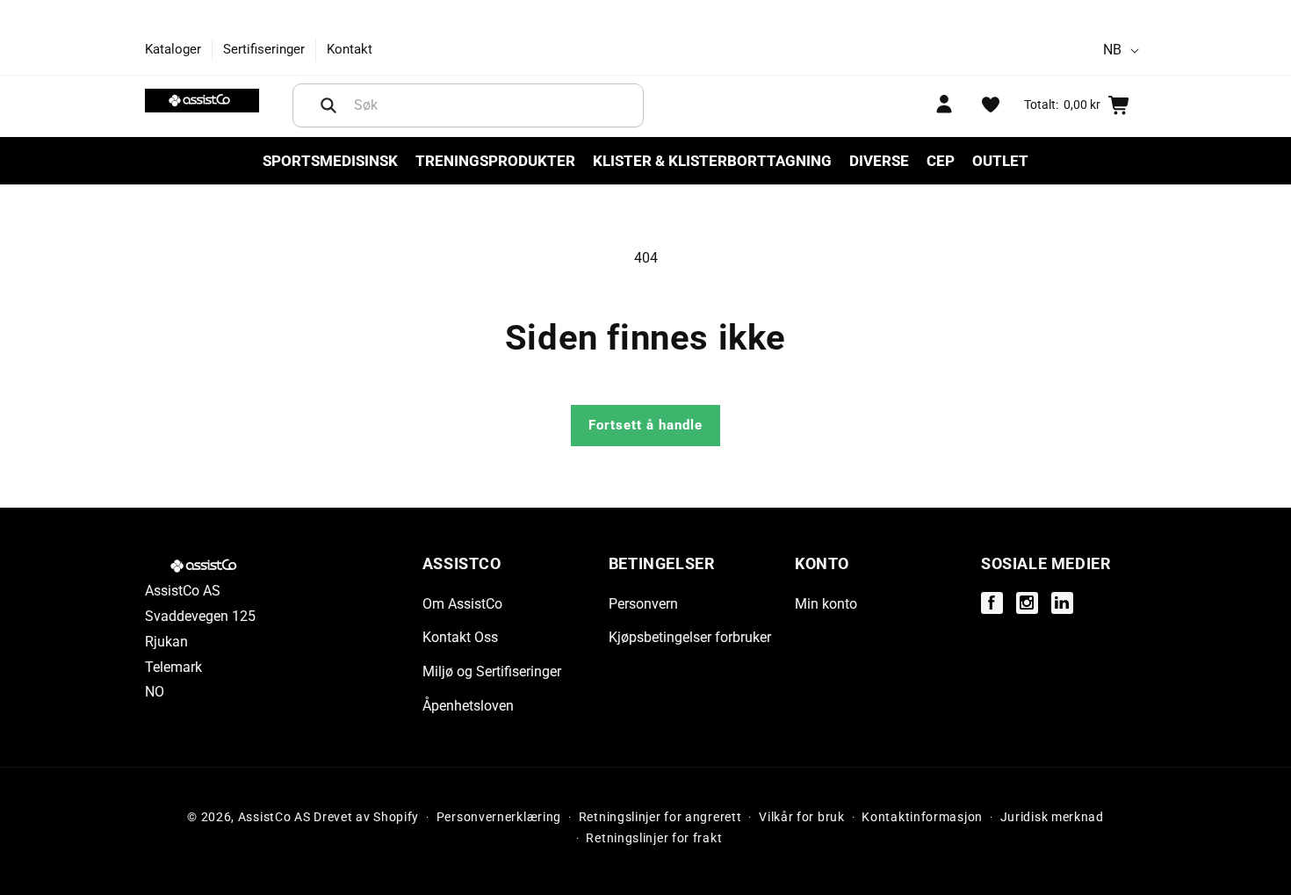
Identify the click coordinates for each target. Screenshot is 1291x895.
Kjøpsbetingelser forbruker (690, 637)
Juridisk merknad (1052, 818)
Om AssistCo (462, 603)
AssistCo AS (274, 817)
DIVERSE (879, 161)
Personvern (643, 603)
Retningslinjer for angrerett (660, 818)
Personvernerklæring (498, 818)
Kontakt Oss (460, 637)
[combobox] (468, 105)
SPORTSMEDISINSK (330, 161)
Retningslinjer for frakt (654, 839)
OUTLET (1000, 161)
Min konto (826, 603)
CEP (941, 161)
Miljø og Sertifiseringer (491, 671)
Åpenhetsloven (468, 705)
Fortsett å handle (645, 425)
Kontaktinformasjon (922, 818)
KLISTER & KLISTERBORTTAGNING (712, 161)
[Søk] (328, 105)
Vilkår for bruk (802, 818)
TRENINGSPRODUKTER (495, 161)
